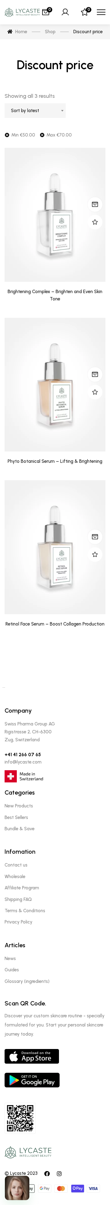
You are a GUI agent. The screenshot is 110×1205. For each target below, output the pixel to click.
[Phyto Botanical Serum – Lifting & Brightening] (55, 385)
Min (23, 135)
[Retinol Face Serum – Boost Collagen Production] (55, 547)
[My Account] (65, 12)
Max (59, 135)
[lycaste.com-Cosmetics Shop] (22, 12)
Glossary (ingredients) (27, 981)
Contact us (16, 865)
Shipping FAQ (18, 899)
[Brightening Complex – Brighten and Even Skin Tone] (55, 215)
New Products (19, 806)
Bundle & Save (20, 828)
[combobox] (35, 110)
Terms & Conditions (25, 910)
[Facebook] (47, 1173)
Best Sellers (16, 817)
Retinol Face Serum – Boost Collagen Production (55, 624)
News (10, 958)
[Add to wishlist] (95, 222)
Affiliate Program (22, 888)
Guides (12, 970)
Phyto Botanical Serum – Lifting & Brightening (55, 461)
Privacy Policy (18, 922)
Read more (95, 204)
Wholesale (15, 876)
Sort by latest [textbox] (25, 110)
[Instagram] (59, 1173)
